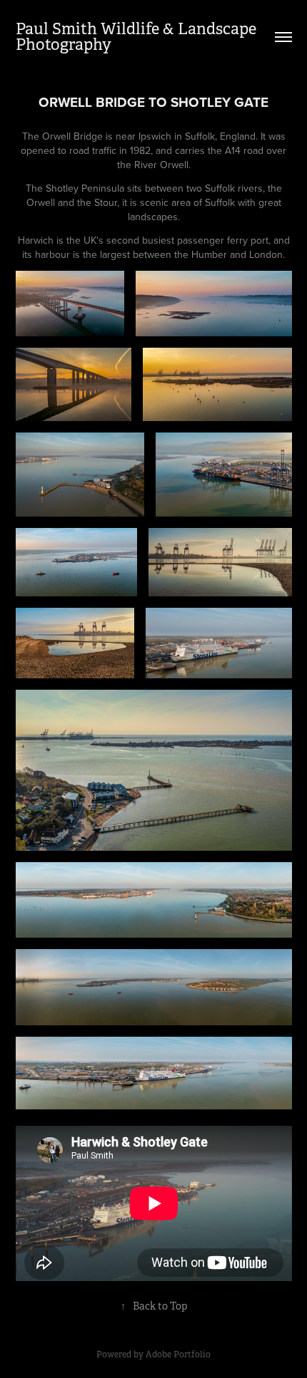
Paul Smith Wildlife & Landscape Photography (138, 36)
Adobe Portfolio (178, 1354)
